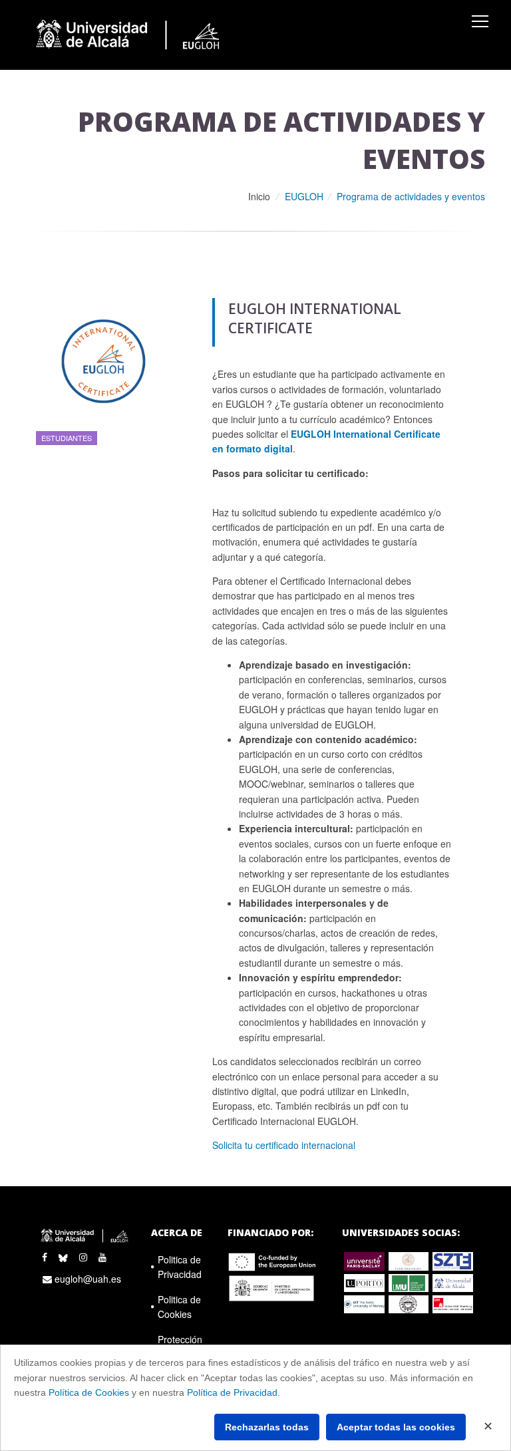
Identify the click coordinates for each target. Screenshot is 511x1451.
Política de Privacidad (232, 1392)
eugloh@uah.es (86, 1278)
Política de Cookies (89, 1392)
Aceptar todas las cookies (396, 1427)
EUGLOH (304, 196)
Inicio (259, 196)
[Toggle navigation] (480, 21)
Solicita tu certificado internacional (283, 1145)
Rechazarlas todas (267, 1427)
